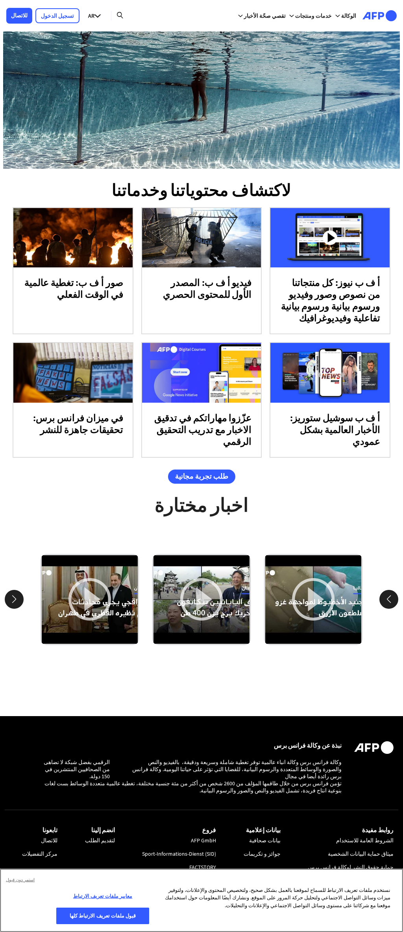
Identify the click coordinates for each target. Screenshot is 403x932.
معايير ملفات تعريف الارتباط (102, 895)
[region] (201, 900)
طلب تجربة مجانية (201, 476)
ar (91, 15)
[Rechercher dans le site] (120, 16)
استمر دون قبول (20, 879)
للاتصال (19, 15)
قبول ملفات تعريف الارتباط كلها (103, 915)
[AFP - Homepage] (379, 15)
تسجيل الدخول (57, 15)
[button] (388, 599)
